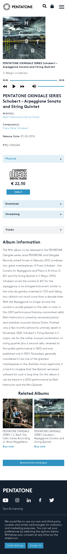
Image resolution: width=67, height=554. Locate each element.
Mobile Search (45, 6)
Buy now (8, 446)
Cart (52, 6)
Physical (10, 159)
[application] (33, 80)
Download (12, 204)
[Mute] (34, 86)
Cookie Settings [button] (15, 545)
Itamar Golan (31, 117)
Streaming (12, 214)
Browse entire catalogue (33, 463)
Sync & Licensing (13, 509)
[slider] (51, 86)
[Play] (14, 86)
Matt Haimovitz (12, 117)
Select (18, 192)
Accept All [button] (35, 545)
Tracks (9, 230)
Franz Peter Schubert (15, 128)
